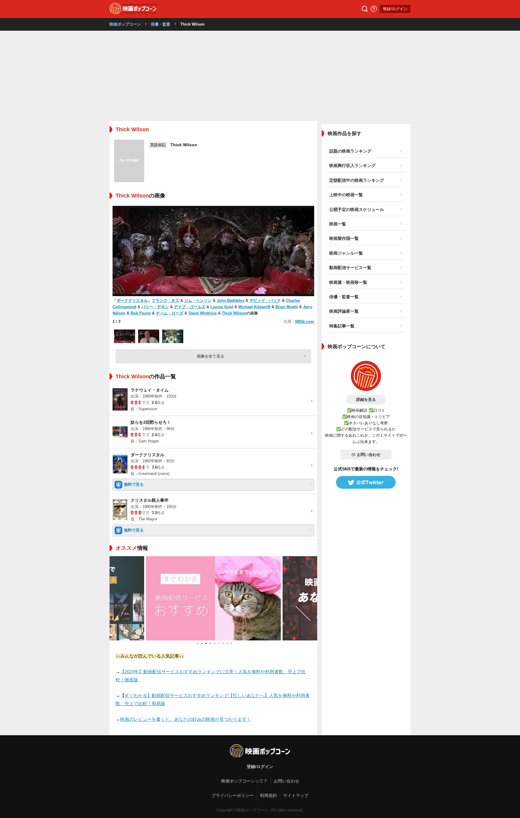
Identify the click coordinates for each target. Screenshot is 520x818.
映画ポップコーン (125, 24)
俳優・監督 (160, 24)
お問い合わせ (368, 454)
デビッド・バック (265, 300)
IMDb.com (304, 321)
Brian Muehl (286, 307)
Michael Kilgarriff (254, 307)
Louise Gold (221, 307)
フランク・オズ (165, 300)
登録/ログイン (395, 9)
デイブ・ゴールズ (189, 307)
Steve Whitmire (202, 313)
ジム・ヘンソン (198, 300)
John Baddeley (230, 300)
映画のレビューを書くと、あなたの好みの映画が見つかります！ (185, 719)
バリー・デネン (155, 307)
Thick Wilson (234, 313)
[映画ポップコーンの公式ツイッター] (366, 482)
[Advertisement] (260, 76)
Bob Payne (141, 313)
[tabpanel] (213, 598)
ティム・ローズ (169, 313)
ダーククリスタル (132, 300)
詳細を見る (366, 399)
